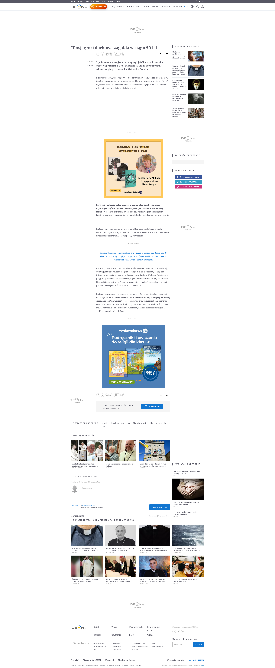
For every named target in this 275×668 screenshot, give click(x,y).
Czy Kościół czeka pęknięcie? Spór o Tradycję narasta (186, 580)
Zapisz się (198, 645)
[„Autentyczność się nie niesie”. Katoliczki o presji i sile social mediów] (196, 113)
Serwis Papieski (77, 468)
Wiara (146, 6)
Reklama (117, 666)
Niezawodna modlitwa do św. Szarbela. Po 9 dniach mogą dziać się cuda (179, 84)
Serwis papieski (98, 643)
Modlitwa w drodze (92, 1)
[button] (192, 6)
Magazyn (80, 1)
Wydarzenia (118, 6)
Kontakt (102, 666)
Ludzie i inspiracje (157, 646)
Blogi (103, 1)
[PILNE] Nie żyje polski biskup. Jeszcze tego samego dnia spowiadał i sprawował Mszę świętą (120, 550)
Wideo (155, 6)
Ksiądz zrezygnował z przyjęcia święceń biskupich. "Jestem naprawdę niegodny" (153, 550)
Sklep (118, 1)
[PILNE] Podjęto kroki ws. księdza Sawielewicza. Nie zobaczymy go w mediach (152, 581)
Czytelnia (116, 635)
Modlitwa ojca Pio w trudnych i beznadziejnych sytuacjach (179, 97)
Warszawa (177, 6)
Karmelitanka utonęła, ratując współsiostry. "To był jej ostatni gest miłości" (187, 550)
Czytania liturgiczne (138, 643)
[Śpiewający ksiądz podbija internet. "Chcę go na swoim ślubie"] (87, 566)
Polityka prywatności (92, 666)
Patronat (138, 666)
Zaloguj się (74, 505)
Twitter (200, 1)
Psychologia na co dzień (140, 646)
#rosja (105, 423)
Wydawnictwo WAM (92, 660)
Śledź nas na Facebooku (189, 177)
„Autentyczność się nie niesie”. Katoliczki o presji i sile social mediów (179, 113)
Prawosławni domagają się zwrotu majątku (185, 513)
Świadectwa (117, 646)
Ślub (94, 649)
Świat (96, 627)
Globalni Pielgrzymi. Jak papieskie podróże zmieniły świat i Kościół (84, 466)
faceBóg (111, 1)
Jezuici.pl (75, 660)
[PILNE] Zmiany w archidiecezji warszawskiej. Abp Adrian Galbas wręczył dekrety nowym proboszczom (120, 581)
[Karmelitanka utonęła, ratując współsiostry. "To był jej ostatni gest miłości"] (188, 535)
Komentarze (133, 6)
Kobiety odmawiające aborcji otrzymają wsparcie (186, 503)
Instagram (203, 1)
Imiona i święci (117, 649)
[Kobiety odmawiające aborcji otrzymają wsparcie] (188, 489)
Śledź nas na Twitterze (189, 182)
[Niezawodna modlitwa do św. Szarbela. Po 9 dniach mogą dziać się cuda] (196, 84)
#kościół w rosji (139, 423)
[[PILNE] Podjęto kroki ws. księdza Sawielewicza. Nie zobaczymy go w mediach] (154, 566)
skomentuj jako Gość (89, 505)
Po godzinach (136, 627)
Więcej (165, 6)
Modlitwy (135, 649)
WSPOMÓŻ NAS (198, 660)
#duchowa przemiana (120, 423)
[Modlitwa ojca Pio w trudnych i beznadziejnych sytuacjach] (196, 99)
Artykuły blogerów (99, 646)
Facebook (196, 1)
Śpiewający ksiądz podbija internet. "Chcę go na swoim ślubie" (85, 580)
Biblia (73, 1)
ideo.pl (202, 666)
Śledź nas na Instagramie (190, 187)
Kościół (90, 436)
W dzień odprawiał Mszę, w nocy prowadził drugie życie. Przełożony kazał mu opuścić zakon (179, 71)
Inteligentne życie (153, 628)
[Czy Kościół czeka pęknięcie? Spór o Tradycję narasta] (188, 566)
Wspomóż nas (154, 406)
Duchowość (117, 643)
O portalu (73, 666)
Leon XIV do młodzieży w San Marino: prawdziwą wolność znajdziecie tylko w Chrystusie (153, 466)
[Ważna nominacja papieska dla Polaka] (120, 450)
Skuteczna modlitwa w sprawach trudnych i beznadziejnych (179, 55)
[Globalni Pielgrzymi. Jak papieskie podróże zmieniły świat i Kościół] (87, 450)
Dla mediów (110, 666)
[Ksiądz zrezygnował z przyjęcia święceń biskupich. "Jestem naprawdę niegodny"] (154, 535)
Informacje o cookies (128, 666)
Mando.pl (109, 660)
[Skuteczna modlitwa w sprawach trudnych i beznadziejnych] (196, 56)
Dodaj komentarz (160, 507)
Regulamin (81, 666)
